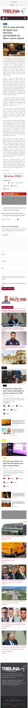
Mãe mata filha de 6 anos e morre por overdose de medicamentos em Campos (18, 422)
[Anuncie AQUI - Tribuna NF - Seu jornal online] (14, 193)
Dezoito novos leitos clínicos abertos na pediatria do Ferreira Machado (14, 209)
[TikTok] (6, 496)
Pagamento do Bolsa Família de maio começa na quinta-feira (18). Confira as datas (13, 214)
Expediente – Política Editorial (16, 700)
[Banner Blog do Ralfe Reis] (14, 299)
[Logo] (14, 666)
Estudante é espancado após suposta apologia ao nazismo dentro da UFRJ (13, 390)
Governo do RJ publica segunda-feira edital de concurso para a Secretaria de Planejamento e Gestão (13, 348)
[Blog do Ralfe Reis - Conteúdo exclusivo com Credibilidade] (14, 175)
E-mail (4, 261)
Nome (4, 254)
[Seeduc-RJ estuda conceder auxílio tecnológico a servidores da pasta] (14, 522)
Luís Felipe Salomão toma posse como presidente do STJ (18, 503)
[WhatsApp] (16, 5)
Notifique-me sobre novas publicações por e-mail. (14, 284)
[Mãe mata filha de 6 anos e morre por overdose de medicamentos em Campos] (14, 543)
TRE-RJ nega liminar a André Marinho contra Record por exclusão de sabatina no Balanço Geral (13, 329)
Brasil (4, 458)
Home (5, 173)
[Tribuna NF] (14, 11)
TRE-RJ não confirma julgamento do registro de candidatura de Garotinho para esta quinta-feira (14, 311)
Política (5, 24)
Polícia (4, 385)
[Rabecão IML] (6, 423)
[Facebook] (11, 5)
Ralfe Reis (12, 41)
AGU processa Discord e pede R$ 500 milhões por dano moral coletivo (13, 463)
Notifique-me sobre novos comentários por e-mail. (13, 278)
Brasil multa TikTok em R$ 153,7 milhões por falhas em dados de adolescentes (18, 495)
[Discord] (14, 449)
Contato (7, 700)
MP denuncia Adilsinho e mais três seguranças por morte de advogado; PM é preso (18, 431)
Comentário (5, 235)
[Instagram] (14, 5)
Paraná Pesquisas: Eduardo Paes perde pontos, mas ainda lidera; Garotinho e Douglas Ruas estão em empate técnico (14, 624)
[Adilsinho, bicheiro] (6, 432)
